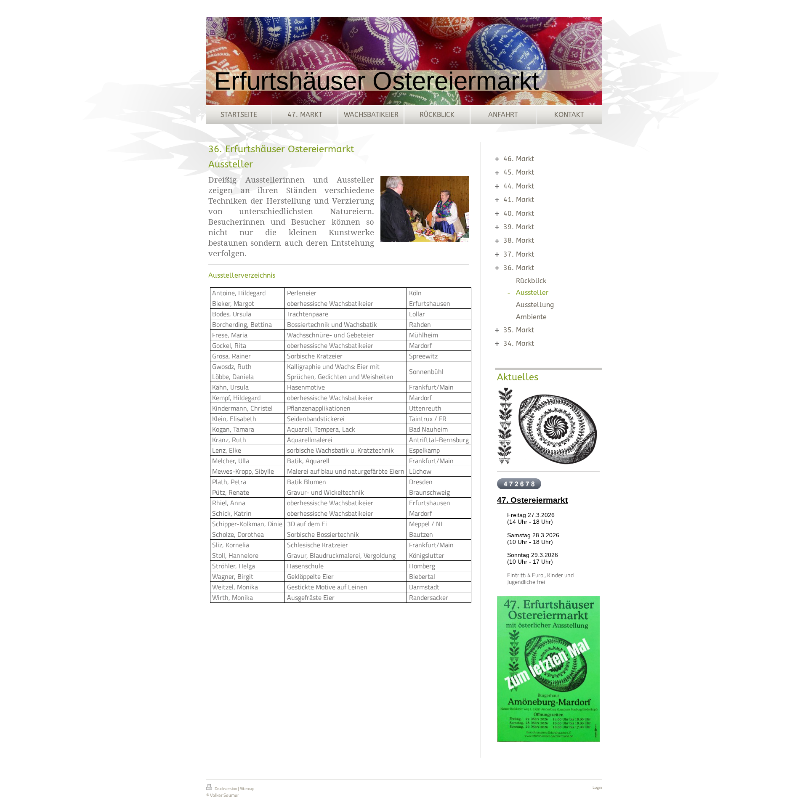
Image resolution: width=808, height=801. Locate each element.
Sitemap (247, 788)
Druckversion (226, 788)
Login (597, 787)
